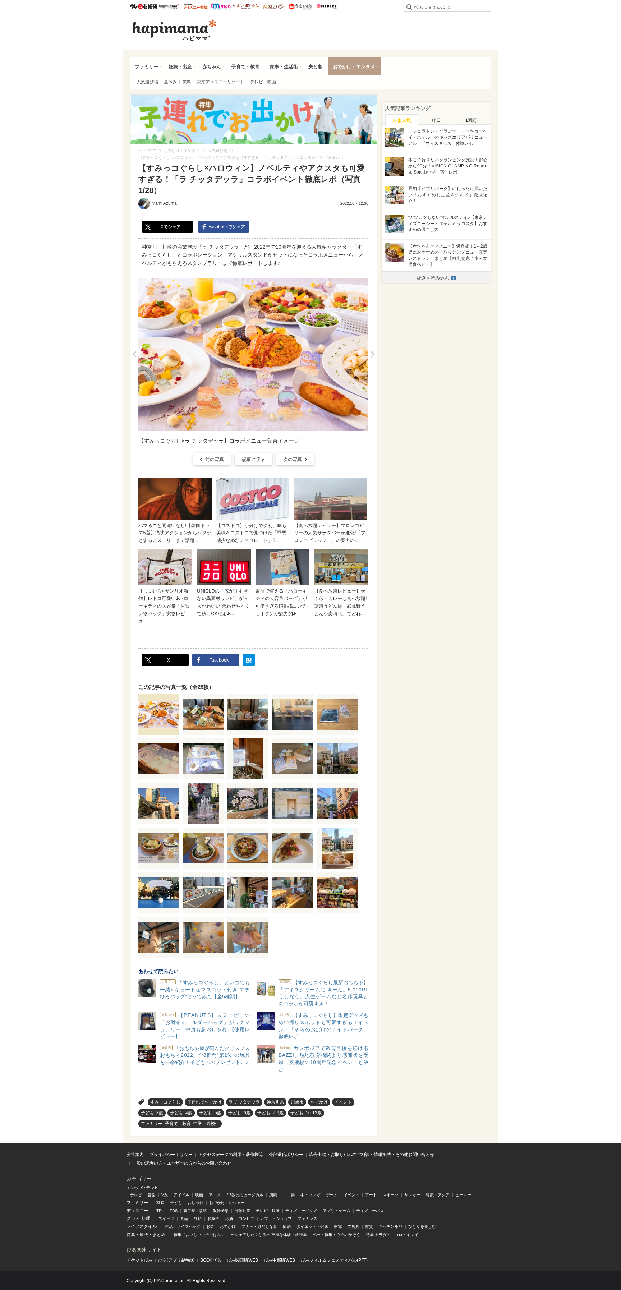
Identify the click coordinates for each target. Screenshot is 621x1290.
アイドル (181, 1195)
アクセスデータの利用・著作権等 (230, 1154)
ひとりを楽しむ (422, 1226)
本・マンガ (310, 1195)
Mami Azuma (164, 203)
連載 (143, 1234)
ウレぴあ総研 (143, 6)
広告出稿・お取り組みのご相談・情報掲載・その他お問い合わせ (371, 1154)
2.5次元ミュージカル (244, 1195)
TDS (174, 1210)
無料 (187, 81)
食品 (184, 1218)
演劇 (273, 1195)
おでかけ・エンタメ (354, 66)
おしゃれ (195, 1203)
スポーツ (391, 1195)
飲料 (198, 1218)
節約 (287, 1226)
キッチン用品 (390, 1226)
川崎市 (297, 1102)
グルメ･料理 (138, 1218)
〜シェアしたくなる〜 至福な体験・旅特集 (269, 1235)
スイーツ (166, 1218)
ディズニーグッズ (301, 1210)
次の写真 (292, 459)
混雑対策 (242, 1210)
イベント (343, 1102)
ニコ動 (289, 1195)
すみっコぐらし (165, 1102)
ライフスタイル (141, 1226)
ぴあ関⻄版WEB (242, 1260)
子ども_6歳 (239, 1112)
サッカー (412, 1195)
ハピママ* (168, 6)
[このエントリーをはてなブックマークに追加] (249, 660)
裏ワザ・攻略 (195, 1210)
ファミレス (307, 1218)
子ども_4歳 (181, 1112)
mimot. (221, 6)
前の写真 (214, 459)
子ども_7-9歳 (270, 1112)
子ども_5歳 (210, 1112)
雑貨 (369, 1226)
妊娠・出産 (180, 66)
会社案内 (135, 1154)
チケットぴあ (139, 1260)
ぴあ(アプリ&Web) (176, 1260)
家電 (338, 1226)
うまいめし (246, 6)
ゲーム (332, 1195)
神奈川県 (275, 1102)
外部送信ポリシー (286, 1154)
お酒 (229, 1218)
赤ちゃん (211, 66)
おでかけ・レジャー (227, 1203)
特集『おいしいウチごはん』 (199, 1235)
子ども (176, 1203)
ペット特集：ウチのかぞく (336, 1235)
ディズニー (137, 1210)
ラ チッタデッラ (244, 1102)
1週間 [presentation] (471, 120)
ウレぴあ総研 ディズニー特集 (195, 6)
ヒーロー (463, 1195)
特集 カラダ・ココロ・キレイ (392, 1235)
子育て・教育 (245, 66)
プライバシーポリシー (171, 1154)
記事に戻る (253, 459)
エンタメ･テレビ (142, 1187)
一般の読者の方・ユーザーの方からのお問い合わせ (181, 1163)
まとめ (158, 1234)
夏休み (170, 81)
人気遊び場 (147, 81)
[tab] (401, 119)
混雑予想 (221, 1210)
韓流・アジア (438, 1195)
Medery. (326, 6)
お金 (210, 1226)
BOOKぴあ (210, 1260)
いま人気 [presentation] (401, 120)
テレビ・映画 (263, 81)
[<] (134, 354)
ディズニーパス (370, 1210)
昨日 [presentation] (436, 120)
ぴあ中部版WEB (279, 1260)
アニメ (215, 1195)
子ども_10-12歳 (306, 1112)
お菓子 (213, 1218)
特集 (130, 1234)
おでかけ (319, 1102)
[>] (372, 354)
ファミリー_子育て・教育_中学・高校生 (180, 1123)
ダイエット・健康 (312, 1226)
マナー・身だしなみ (259, 1226)
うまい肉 (299, 6)
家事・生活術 (284, 66)
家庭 (160, 1203)
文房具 (353, 1226)
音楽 (152, 1195)
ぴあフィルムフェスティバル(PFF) (334, 1260)
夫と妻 (315, 66)
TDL (160, 1210)
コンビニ (246, 1218)
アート (371, 1195)
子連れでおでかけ (204, 1102)
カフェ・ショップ (276, 1218)
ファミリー (146, 66)
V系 (164, 1195)
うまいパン (272, 6)
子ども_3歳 (152, 1112)
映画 (199, 1195)
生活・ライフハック (183, 1226)
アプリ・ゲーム (336, 1210)
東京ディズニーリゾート (220, 81)
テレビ (136, 1195)
